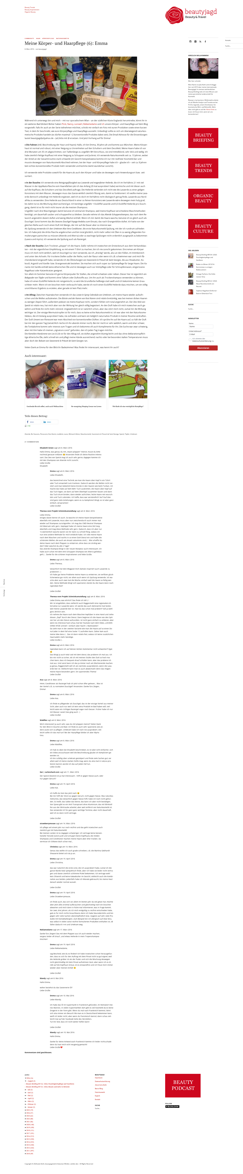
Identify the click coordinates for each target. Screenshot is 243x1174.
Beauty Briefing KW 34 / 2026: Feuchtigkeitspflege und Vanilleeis (206, 257)
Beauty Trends (30, 7)
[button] (33, 422)
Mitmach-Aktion (74, 434)
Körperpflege (48, 38)
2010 (29, 1153)
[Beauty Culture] (203, 239)
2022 (29, 1119)
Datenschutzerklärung (201, 341)
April (31, 1098)
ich (103, 124)
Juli (30, 1089)
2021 (29, 1121)
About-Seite (210, 109)
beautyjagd (42, 49)
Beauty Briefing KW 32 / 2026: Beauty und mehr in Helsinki (48, 1087)
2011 (30, 1150)
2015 (30, 1139)
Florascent (44, 434)
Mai (30, 1095)
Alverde (27, 434)
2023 (29, 1116)
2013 (30, 1145)
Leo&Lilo (60, 434)
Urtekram (133, 434)
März (31, 1101)
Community (29, 38)
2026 (29, 1078)
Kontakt (228, 40)
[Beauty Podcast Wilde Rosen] (183, 1097)
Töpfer (127, 434)
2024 (29, 1113)
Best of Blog (99, 1089)
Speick (121, 434)
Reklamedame (90, 124)
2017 (30, 1133)
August (31, 1081)
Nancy (70, 124)
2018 (30, 1130)
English (97, 1096)
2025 (29, 1110)
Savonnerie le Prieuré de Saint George (105, 434)
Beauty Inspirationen (32, 10)
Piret (64, 124)
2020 (30, 1124)
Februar (32, 1104)
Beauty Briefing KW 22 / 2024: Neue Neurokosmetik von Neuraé (206, 283)
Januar (31, 1107)
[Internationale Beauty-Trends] (203, 178)
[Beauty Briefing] (203, 148)
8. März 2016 (29, 49)
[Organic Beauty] (203, 209)
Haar (38, 38)
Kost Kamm (52, 434)
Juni (30, 1092)
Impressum (98, 1078)
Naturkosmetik (62, 38)
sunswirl (78, 124)
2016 (30, 1136)
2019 (30, 1127)
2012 (30, 1148)
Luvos (66, 434)
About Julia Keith (101, 1085)
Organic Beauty (30, 12)
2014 (30, 1142)
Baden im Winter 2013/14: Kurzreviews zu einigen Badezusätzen (205, 267)
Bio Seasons (35, 434)
